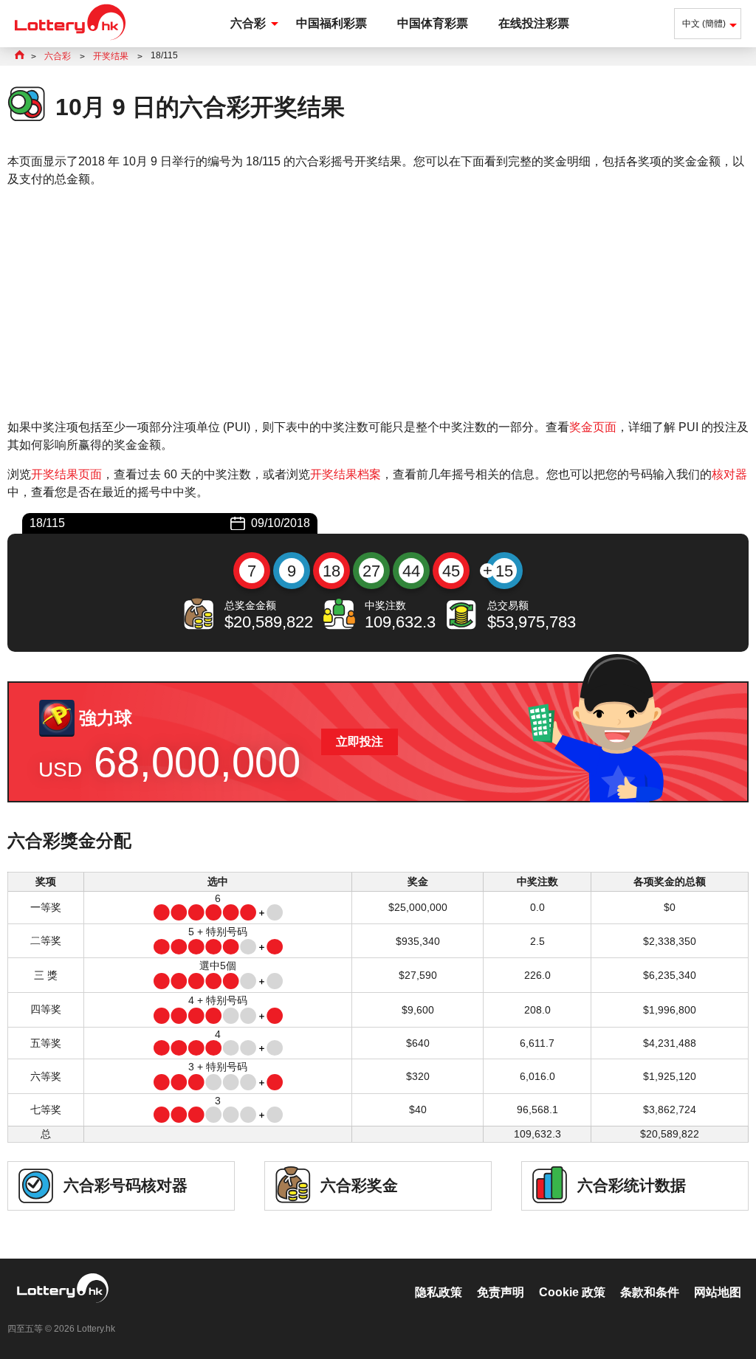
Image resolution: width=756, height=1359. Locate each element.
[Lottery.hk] (70, 40)
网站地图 (717, 1292)
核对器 (729, 474)
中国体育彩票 (432, 23)
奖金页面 (592, 427)
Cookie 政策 (572, 1292)
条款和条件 (649, 1292)
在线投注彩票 (533, 23)
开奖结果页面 (66, 474)
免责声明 (500, 1292)
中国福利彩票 (331, 23)
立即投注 (359, 741)
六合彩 (248, 23)
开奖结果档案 (345, 474)
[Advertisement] (378, 303)
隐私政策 (438, 1292)
